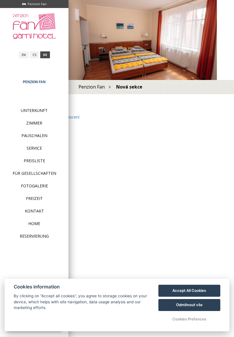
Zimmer (34, 123)
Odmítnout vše (189, 304)
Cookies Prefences (189, 319)
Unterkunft (34, 110)
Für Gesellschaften (34, 173)
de (45, 55)
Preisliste (34, 160)
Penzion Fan (34, 82)
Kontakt (34, 211)
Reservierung (34, 236)
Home (34, 223)
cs (34, 55)
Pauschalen (34, 135)
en (24, 55)
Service (34, 148)
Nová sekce (129, 87)
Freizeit (34, 198)
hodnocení (69, 117)
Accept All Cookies (189, 290)
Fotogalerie (34, 185)
